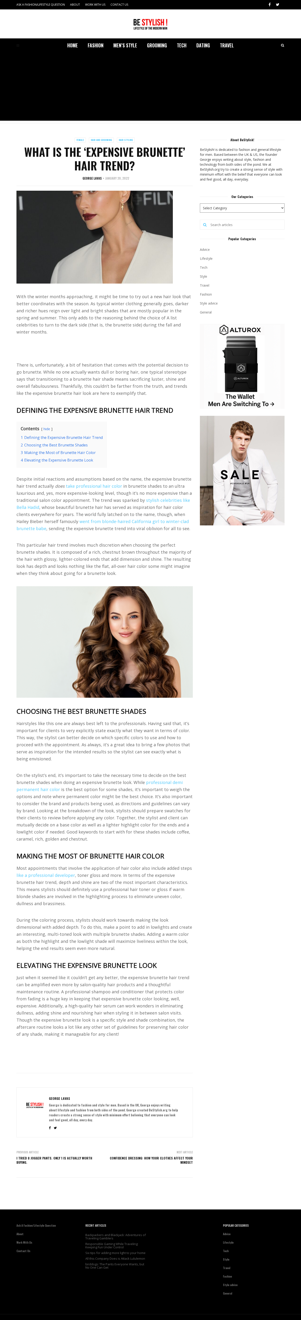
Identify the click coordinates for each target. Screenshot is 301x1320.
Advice (205, 249)
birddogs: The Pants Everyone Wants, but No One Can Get (114, 1266)
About (75, 5)
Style (203, 276)
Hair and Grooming (101, 140)
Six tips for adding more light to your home (115, 1253)
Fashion (95, 45)
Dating (203, 45)
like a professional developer (45, 875)
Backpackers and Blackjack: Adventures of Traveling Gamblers (115, 1236)
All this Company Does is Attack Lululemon (115, 1258)
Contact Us (119, 5)
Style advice (209, 303)
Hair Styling (126, 140)
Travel (227, 45)
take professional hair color (94, 486)
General (206, 312)
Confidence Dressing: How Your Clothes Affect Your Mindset (151, 1160)
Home (72, 45)
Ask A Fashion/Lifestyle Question (40, 5)
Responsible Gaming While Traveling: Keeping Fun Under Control (111, 1245)
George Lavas (92, 178)
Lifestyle (206, 258)
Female (80, 140)
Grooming (157, 45)
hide (47, 429)
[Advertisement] (150, 88)
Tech (181, 45)
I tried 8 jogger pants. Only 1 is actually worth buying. (54, 1160)
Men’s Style (125, 45)
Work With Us (95, 5)
